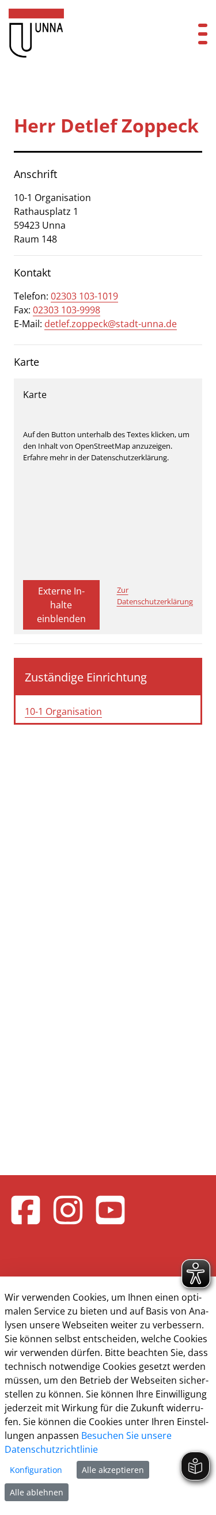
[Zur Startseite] (90, 33)
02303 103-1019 (84, 296)
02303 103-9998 (66, 310)
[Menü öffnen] (202, 33)
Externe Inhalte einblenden (61, 605)
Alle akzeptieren (113, 1469)
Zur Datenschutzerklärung (155, 596)
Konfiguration (36, 1469)
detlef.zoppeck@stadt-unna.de (110, 323)
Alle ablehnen (36, 1492)
